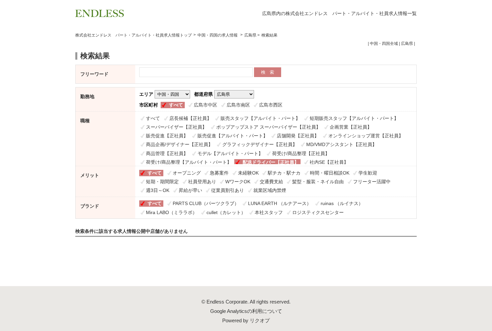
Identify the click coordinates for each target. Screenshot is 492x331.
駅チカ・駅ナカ (284, 173)
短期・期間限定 (162, 181)
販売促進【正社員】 (167, 135)
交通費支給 (271, 181)
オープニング (187, 173)
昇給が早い (190, 190)
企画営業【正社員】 (351, 127)
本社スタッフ (269, 212)
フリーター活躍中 (372, 181)
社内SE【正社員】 (329, 162)
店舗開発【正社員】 (298, 135)
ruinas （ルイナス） (342, 203)
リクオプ (260, 320)
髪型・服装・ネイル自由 (318, 181)
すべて (176, 105)
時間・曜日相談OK (329, 173)
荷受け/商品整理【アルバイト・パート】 (189, 162)
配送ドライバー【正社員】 (271, 162)
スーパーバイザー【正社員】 (176, 127)
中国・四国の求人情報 (218, 35)
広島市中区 (205, 105)
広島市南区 (238, 105)
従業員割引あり (227, 190)
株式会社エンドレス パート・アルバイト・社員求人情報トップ (133, 35)
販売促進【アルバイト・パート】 (232, 135)
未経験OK (248, 173)
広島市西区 (270, 105)
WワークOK (237, 181)
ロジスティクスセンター (318, 212)
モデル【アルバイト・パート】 (230, 153)
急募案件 (219, 173)
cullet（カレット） (226, 212)
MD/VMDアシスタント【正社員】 (341, 144)
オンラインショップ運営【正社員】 (365, 135)
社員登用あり (202, 181)
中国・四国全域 (384, 43)
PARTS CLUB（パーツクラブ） (206, 203)
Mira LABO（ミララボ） (171, 212)
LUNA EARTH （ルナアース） (279, 203)
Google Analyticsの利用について (246, 311)
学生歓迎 (367, 173)
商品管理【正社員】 (167, 153)
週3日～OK (157, 190)
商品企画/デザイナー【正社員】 (179, 144)
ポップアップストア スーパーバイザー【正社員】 (268, 127)
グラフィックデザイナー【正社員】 (259, 144)
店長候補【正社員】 (190, 118)
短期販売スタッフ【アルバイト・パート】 (354, 118)
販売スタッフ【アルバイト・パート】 (260, 118)
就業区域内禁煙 (269, 190)
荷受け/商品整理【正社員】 (301, 153)
